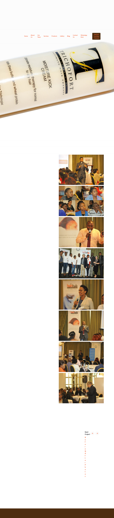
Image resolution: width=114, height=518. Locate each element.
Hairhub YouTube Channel (96, 36)
